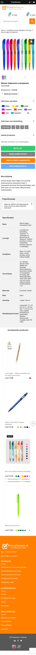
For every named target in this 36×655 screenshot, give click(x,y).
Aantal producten (8, 135)
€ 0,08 (9, 378)
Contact (3, 594)
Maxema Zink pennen (12, 525)
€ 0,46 (9, 427)
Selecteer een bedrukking (11, 121)
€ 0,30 (9, 476)
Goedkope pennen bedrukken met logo (19, 30)
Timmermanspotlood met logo (10, 575)
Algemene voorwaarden (8, 618)
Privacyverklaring (6, 625)
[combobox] (15, 21)
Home (3, 30)
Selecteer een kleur (9, 101)
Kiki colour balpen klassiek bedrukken (18, 471)
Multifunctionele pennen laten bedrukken (13, 567)
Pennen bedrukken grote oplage (11, 571)
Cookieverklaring (6, 621)
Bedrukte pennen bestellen (9, 578)
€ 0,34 (9, 530)
